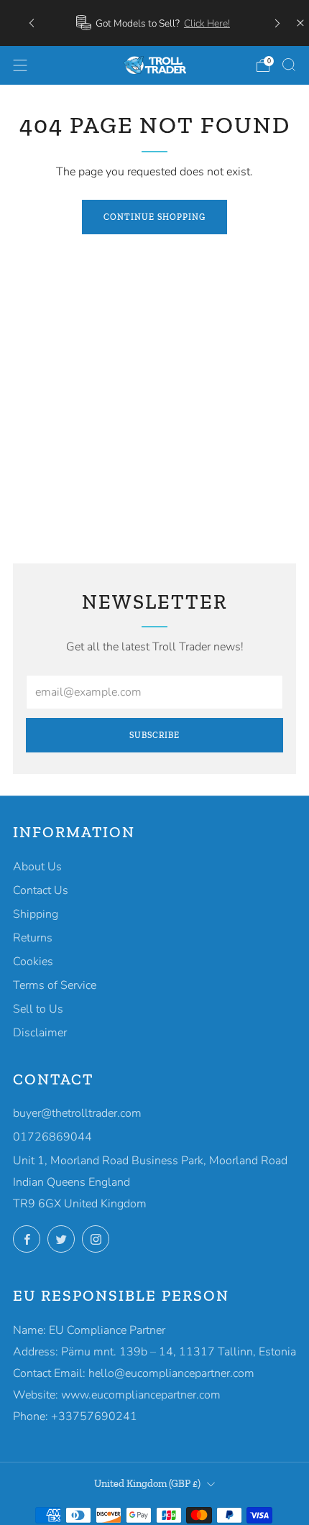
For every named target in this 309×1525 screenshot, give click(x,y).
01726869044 (52, 1137)
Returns (32, 938)
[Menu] (20, 65)
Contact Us (40, 890)
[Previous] (31, 23)
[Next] (277, 23)
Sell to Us (38, 1009)
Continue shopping (154, 217)
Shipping (35, 914)
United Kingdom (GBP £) (147, 1483)
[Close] (300, 23)
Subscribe (154, 735)
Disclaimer (40, 1033)
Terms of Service (54, 985)
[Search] (289, 64)
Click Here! (207, 23)
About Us (37, 867)
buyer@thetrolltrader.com (77, 1113)
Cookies (33, 961)
